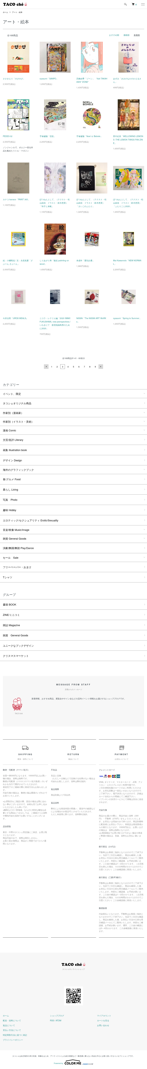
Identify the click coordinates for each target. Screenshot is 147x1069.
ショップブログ (57, 1015)
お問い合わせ (103, 1025)
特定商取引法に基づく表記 (15, 1034)
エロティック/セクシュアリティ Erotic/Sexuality (30, 520)
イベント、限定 (12, 394)
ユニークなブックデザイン (18, 645)
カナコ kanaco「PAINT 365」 (16, 199)
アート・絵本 (17, 12)
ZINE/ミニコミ (11, 615)
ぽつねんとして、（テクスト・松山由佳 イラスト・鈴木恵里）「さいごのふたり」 (91, 203)
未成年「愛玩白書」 (85, 260)
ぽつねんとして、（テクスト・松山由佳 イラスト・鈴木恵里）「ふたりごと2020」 (128, 203)
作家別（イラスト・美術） (18, 421)
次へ (100, 366)
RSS (52, 1020)
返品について (9, 1025)
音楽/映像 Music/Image (16, 530)
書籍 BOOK (9, 604)
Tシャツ (7, 577)
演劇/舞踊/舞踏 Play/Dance (18, 548)
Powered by (58, 1063)
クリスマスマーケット (16, 656)
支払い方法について (12, 1030)
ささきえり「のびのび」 (14, 78)
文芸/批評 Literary (13, 440)
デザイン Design (12, 460)
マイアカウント (104, 1015)
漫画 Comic (9, 430)
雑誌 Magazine (11, 625)
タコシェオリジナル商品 (17, 403)
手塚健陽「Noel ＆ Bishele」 (89, 136)
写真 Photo (10, 499)
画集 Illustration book (15, 450)
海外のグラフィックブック (18, 470)
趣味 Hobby (9, 510)
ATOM (58, 1020)
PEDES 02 (7, 136)
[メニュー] (142, 4)
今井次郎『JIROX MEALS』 (15, 318)
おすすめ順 (114, 35)
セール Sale (10, 557)
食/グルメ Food (12, 479)
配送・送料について (12, 1020)
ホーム (5, 12)
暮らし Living (10, 489)
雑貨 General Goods (14, 538)
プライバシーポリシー (13, 1039)
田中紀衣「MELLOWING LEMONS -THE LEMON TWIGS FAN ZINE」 (128, 139)
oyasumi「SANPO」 (49, 78)
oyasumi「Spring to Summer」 (127, 318)
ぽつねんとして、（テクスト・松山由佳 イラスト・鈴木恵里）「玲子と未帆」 (55, 203)
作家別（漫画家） (13, 413)
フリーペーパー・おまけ (17, 567)
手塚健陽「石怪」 (48, 136)
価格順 (126, 35)
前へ (46, 366)
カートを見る (103, 1020)
